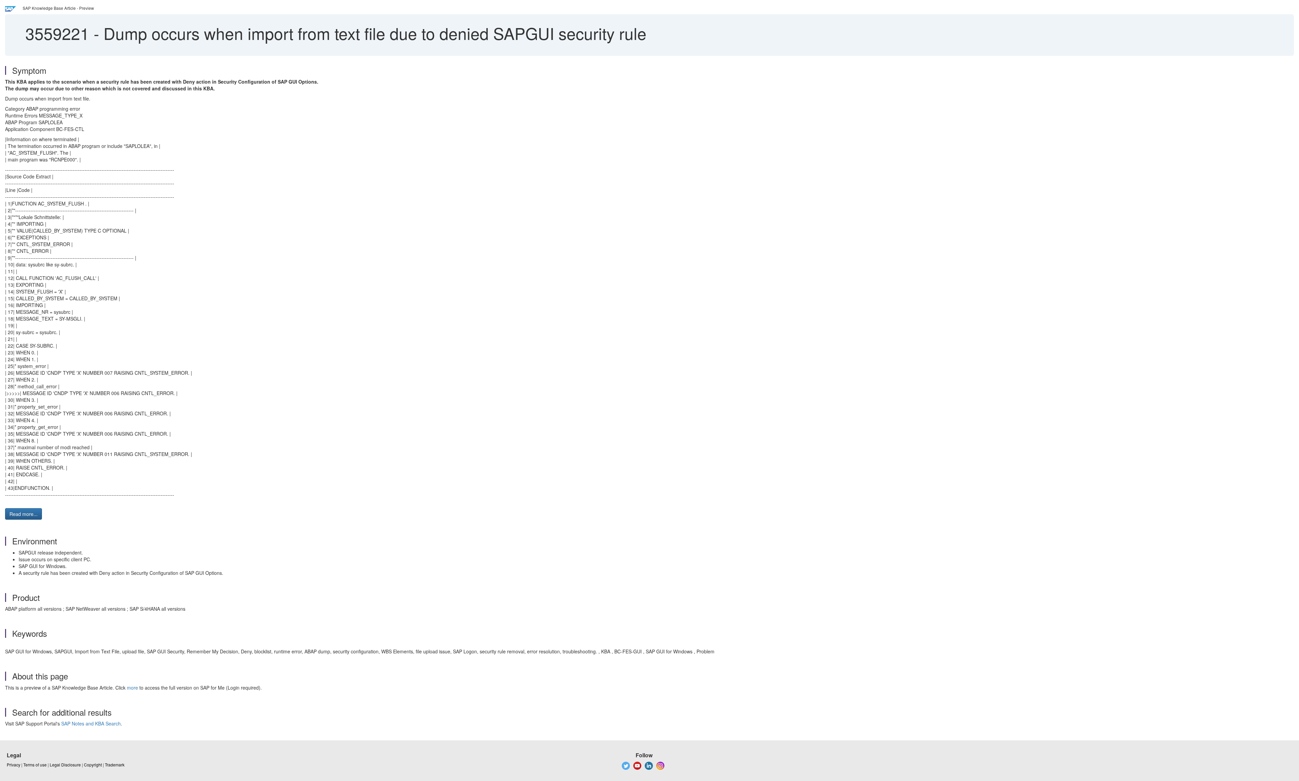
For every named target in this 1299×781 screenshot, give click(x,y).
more (132, 687)
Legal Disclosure (65, 764)
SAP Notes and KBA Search (91, 723)
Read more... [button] (23, 514)
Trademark (114, 764)
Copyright (93, 764)
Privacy (13, 764)
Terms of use (35, 764)
